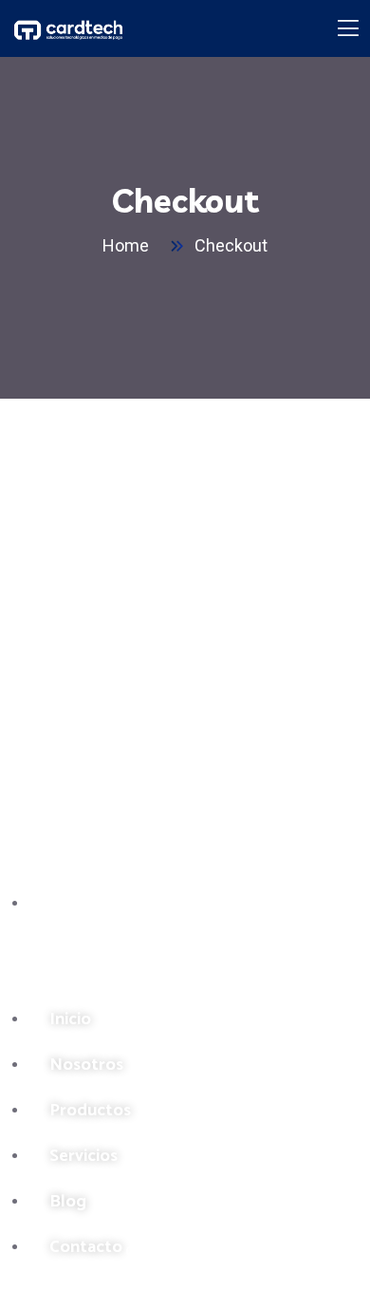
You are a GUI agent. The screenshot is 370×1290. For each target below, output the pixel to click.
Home (129, 245)
